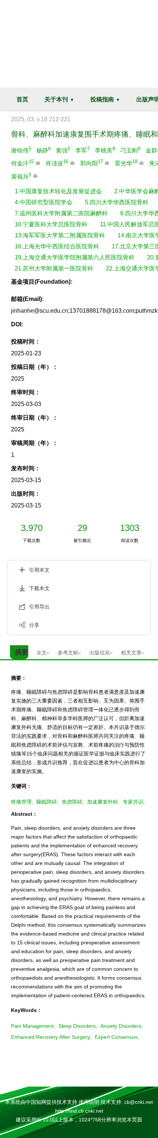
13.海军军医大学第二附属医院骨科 (60, 235)
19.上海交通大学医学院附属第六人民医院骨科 (74, 257)
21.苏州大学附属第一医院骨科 (54, 268)
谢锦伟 (21, 150)
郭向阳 (91, 162)
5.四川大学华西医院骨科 (116, 202)
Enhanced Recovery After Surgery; (51, 1037)
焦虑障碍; (73, 802)
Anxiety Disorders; (121, 1026)
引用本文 (39, 570)
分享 (34, 625)
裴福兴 (21, 176)
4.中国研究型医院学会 (43, 202)
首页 (22, 99)
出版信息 (99, 653)
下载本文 (39, 588)
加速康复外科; (103, 802)
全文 (41, 653)
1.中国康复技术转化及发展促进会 (58, 191)
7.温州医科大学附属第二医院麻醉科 (61, 213)
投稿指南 (102, 99)
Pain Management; (33, 1026)
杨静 (43, 150)
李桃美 (105, 150)
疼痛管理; (22, 802)
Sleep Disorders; (77, 1026)
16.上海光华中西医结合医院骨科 (57, 246)
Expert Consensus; (117, 1037)
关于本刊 (56, 99)
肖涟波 (57, 162)
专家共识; (134, 802)
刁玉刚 (130, 150)
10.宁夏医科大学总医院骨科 (51, 224)
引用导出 (39, 607)
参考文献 (68, 653)
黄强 (63, 150)
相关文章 (131, 653)
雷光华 (126, 162)
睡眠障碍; (47, 802)
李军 (82, 150)
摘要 (21, 652)
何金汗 (22, 162)
